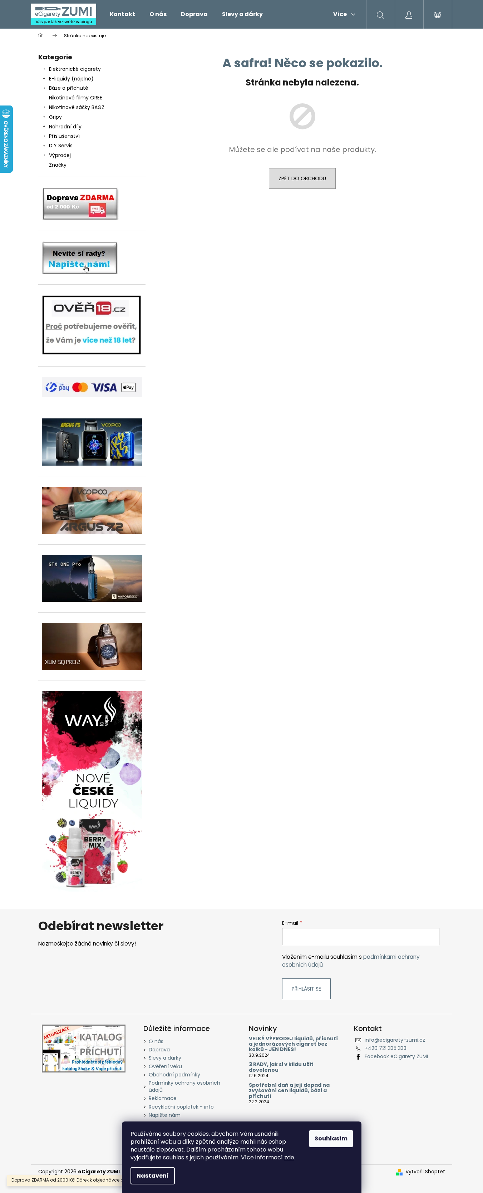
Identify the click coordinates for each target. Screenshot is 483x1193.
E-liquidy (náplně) (71, 78)
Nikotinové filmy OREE (75, 97)
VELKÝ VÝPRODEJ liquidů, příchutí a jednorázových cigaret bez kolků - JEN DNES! (293, 1044)
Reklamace (163, 1098)
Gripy (55, 117)
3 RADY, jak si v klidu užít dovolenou (281, 1067)
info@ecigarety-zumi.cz (395, 1040)
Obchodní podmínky (174, 1074)
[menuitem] (122, 14)
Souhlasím (331, 1138)
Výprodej (60, 155)
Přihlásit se (306, 988)
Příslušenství (64, 135)
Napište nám (165, 1115)
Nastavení (153, 1176)
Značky (57, 164)
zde (289, 1157)
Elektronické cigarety (75, 69)
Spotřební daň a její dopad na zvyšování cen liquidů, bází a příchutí (289, 1090)
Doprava (159, 1049)
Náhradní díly (65, 126)
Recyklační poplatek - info (181, 1106)
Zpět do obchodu (302, 178)
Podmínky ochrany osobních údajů (184, 1086)
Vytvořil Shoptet (425, 1171)
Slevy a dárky (165, 1057)
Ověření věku (165, 1066)
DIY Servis (61, 145)
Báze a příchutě (68, 88)
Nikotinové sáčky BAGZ (76, 107)
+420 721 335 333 (385, 1048)
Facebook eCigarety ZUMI (396, 1056)
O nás (156, 1041)
